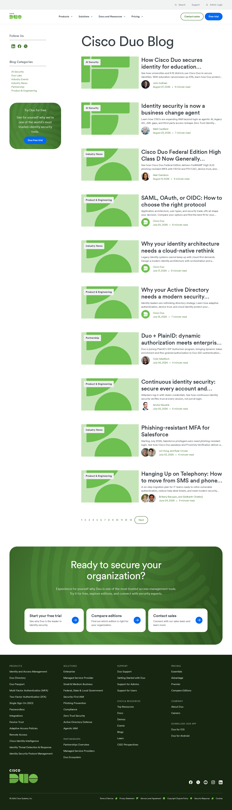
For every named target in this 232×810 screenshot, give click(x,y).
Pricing (135, 16)
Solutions (84, 16)
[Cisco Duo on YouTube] (206, 782)
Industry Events (19, 79)
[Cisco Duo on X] (198, 782)
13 (131, 519)
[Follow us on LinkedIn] (13, 46)
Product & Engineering (24, 90)
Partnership (17, 86)
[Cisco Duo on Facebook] (191, 782)
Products (64, 16)
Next (141, 519)
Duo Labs (16, 75)
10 (117, 519)
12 (126, 519)
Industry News (19, 83)
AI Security (17, 71)
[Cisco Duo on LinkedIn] (221, 782)
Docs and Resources (110, 16)
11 (121, 519)
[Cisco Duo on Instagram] (213, 782)
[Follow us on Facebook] (20, 46)
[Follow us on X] (25, 46)
